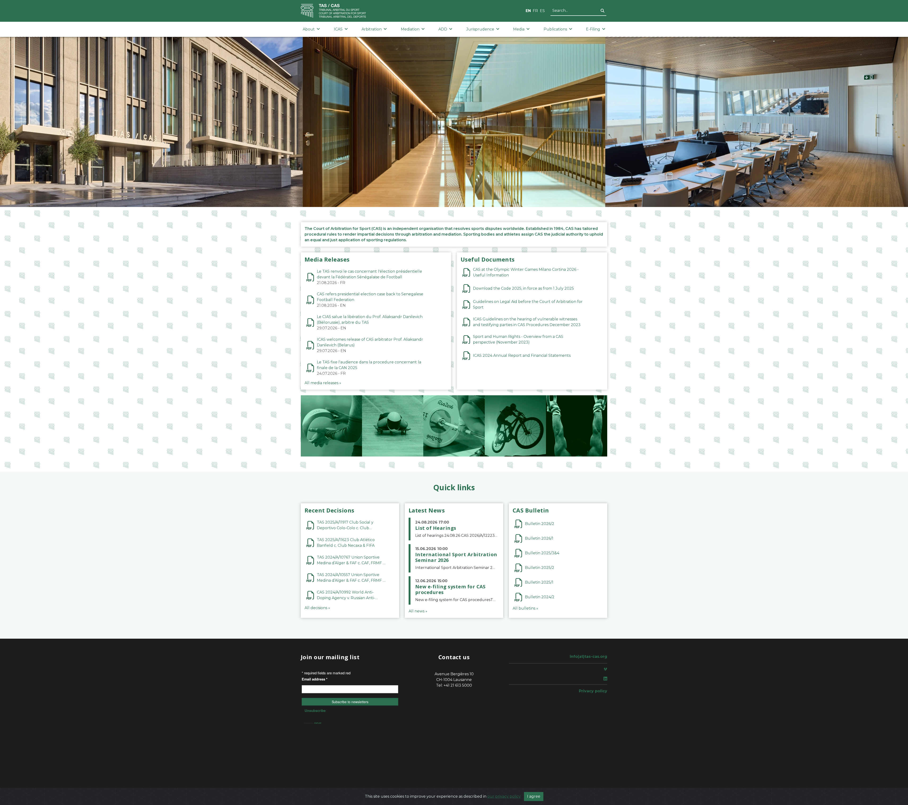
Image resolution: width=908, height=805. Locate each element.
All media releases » (323, 383)
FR (535, 11)
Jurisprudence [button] (480, 29)
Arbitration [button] (372, 29)
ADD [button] (442, 29)
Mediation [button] (410, 29)
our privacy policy (504, 796)
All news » (418, 611)
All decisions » (317, 608)
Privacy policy (593, 691)
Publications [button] (555, 29)
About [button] (309, 29)
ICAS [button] (338, 29)
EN (528, 11)
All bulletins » (525, 608)
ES (542, 11)
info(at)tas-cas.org (588, 656)
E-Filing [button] (593, 29)
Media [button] (518, 29)
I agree (533, 796)
